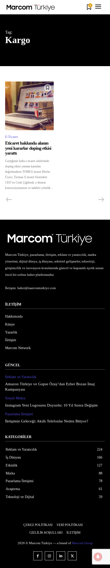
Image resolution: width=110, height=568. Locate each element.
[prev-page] (9, 200)
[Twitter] (72, 555)
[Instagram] (49, 555)
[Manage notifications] (98, 557)
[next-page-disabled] (101, 200)
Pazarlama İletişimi (19, 414)
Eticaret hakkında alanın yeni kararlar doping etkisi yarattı (28, 148)
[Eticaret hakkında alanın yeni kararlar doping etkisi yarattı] (29, 106)
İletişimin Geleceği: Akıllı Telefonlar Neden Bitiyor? (46, 421)
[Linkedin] (60, 555)
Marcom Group (82, 543)
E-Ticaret (11, 137)
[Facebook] (37, 555)
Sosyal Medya (15, 398)
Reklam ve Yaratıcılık (20, 377)
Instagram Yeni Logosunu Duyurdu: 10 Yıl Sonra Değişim (51, 405)
